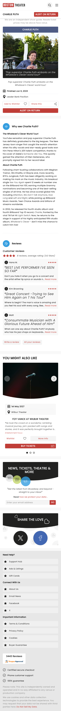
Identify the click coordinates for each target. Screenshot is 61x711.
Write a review (11, 342)
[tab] (27, 453)
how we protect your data (33, 496)
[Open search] (49, 5)
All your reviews (32, 342)
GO (52, 502)
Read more (50, 279)
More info (43, 438)
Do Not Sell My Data (27, 706)
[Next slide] (54, 378)
